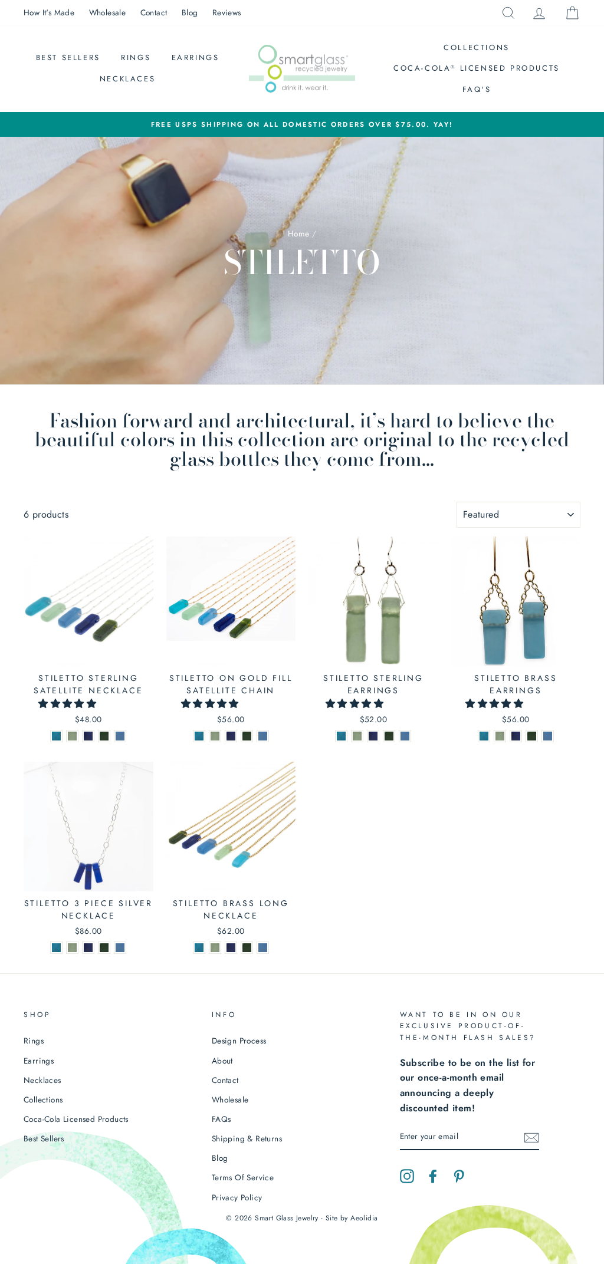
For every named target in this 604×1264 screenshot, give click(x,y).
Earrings (195, 57)
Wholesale (107, 12)
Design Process (239, 1040)
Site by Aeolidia (352, 1218)
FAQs (221, 1119)
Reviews (226, 12)
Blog (190, 12)
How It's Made (49, 12)
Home (299, 233)
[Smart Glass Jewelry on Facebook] (433, 1175)
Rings (135, 57)
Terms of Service (243, 1177)
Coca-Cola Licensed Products (476, 68)
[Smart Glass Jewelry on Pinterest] (459, 1175)
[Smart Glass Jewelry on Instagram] (407, 1175)
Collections (477, 47)
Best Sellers (68, 57)
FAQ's (476, 89)
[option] (302, 124)
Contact (154, 12)
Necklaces (127, 78)
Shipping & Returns (247, 1138)
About (222, 1060)
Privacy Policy (237, 1197)
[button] (68, 703)
